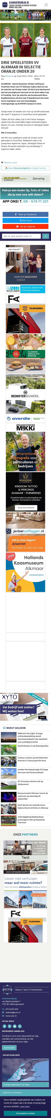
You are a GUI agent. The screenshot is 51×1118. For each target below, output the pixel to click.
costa (14, 162)
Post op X (27, 220)
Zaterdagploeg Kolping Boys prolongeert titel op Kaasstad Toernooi (31, 820)
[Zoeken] (45, 236)
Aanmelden (9, 1047)
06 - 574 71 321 (36, 201)
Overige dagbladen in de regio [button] (16, 1084)
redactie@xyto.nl (12, 1012)
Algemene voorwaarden (12, 1093)
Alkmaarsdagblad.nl (19, 2)
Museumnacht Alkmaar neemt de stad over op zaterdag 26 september (33, 796)
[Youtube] (14, 1026)
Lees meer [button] (25, 1106)
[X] (9, 1026)
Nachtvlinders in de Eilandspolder (33, 746)
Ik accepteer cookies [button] (25, 1113)
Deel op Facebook (27, 214)
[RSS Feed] (20, 1026)
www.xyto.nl (10, 1016)
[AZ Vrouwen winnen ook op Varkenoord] (9, 785)
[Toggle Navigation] (46, 5)
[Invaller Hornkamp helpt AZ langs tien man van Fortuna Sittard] (9, 773)
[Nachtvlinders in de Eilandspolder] (9, 749)
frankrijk (7, 162)
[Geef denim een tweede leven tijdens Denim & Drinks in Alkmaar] (9, 809)
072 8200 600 (11, 1009)
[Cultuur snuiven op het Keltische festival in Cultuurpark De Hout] (9, 761)
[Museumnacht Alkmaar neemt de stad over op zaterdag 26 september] (9, 797)
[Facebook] (4, 1026)
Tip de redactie (27, 226)
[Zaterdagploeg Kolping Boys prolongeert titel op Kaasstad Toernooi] (9, 820)
